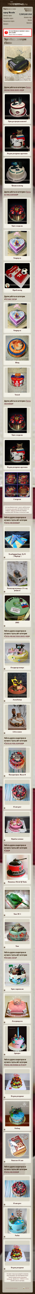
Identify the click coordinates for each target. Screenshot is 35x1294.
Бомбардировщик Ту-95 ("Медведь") (17, 555)
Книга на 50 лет (17, 1160)
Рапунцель (17, 258)
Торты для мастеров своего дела (17, 88)
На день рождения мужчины (17, 153)
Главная (30, 20)
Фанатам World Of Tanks (17, 882)
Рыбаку (17, 1128)
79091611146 (14, 510)
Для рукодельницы (17, 667)
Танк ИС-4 (17, 914)
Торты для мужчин (11, 1172)
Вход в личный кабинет (12, 1288)
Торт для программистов (17, 121)
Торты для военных (12, 522)
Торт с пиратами (17, 989)
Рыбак (17, 1235)
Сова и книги (17, 732)
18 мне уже (17, 807)
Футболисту (17, 290)
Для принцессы (17, 1021)
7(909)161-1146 (24, 1279)
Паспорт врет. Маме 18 (17, 775)
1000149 (27, 1288)
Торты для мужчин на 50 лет (15, 1064)
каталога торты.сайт (11, 509)
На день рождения (17, 1096)
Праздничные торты (8, 21)
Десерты (5, 24)
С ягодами (17, 499)
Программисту (17, 186)
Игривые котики (17, 839)
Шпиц (17, 362)
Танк (17, 946)
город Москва (9, 12)
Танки (7, 850)
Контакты (29, 23)
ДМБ (17, 622)
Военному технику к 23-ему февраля (17, 589)
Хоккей (17, 395)
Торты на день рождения (17, 193)
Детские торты (7, 15)
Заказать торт (28, 17)
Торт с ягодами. (17, 226)
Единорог (17, 1053)
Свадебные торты (8, 18)
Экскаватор (17, 700)
